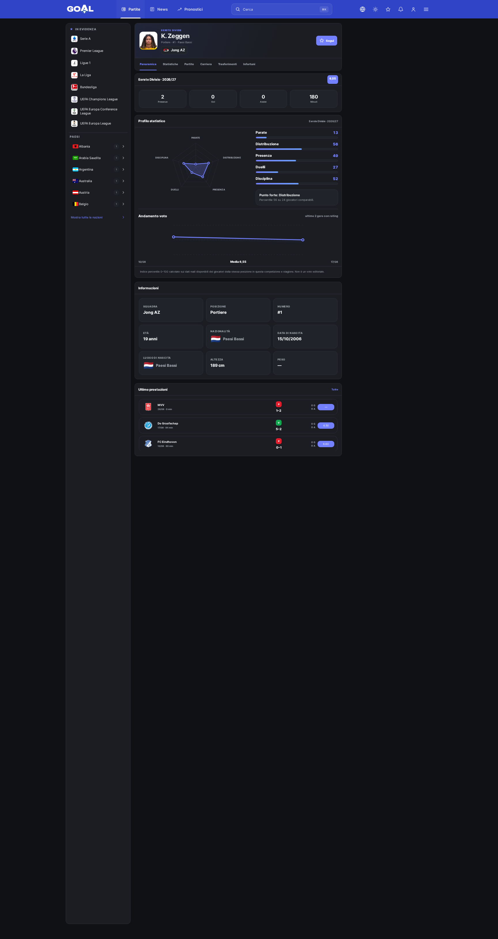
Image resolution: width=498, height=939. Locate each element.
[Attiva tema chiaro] (375, 9)
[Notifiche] (400, 9)
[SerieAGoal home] (86, 9)
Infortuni (249, 64)
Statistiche (170, 64)
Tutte (334, 389)
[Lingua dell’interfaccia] (362, 9)
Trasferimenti (227, 64)
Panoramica (148, 64)
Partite (189, 64)
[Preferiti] (388, 9)
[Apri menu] (426, 9)
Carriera (206, 64)
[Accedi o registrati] (413, 9)
